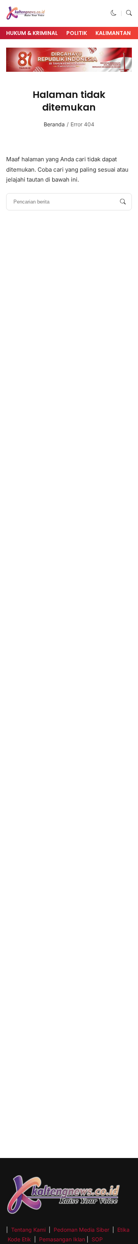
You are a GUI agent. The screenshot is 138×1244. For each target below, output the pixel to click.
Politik (76, 33)
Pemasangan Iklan (62, 1239)
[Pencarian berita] (123, 201)
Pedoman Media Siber (81, 1229)
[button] (114, 13)
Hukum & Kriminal (32, 33)
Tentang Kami (29, 1229)
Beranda (54, 124)
